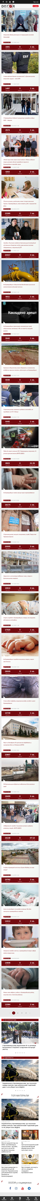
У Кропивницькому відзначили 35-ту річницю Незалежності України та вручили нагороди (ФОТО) (19, 1047)
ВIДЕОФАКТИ (8, 1058)
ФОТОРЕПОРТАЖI (10, 1020)
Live (36, 6)
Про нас (36, 2)
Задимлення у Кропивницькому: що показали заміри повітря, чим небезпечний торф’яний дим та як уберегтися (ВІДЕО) (19, 1085)
